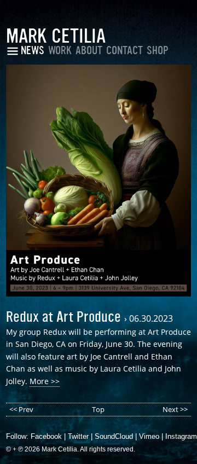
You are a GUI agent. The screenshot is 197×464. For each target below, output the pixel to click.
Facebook (46, 436)
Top (98, 409)
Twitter (78, 436)
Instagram (181, 436)
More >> (45, 381)
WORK (60, 50)
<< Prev (21, 409)
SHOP (158, 50)
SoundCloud (114, 436)
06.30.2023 (151, 318)
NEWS (32, 50)
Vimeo (149, 436)
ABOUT (89, 50)
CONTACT (124, 50)
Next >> (175, 409)
